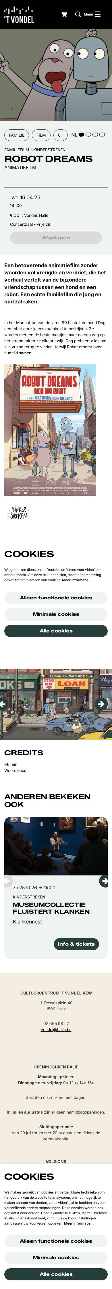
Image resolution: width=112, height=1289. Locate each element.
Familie (16, 135)
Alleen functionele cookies (56, 597)
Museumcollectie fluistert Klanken (51, 908)
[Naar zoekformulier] (78, 14)
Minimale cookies (56, 614)
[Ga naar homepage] (23, 14)
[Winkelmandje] (64, 14)
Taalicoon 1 (88, 134)
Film (41, 135)
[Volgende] (101, 704)
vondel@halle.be (56, 1029)
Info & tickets (76, 944)
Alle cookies (56, 631)
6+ (60, 135)
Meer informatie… (77, 580)
